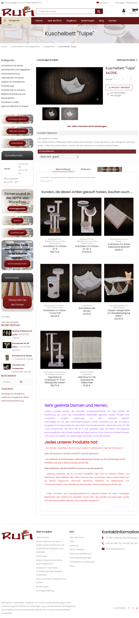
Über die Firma (77, 537)
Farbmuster (41, 556)
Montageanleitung (45, 590)
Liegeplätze (87, 305)
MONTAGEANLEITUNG (17, 263)
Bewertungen (42, 586)
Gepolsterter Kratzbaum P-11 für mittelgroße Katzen (55, 380)
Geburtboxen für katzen (12, 77)
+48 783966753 (34, 2)
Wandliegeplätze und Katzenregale (118, 306)
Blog (72, 566)
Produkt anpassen (120, 87)
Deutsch (104, 2)
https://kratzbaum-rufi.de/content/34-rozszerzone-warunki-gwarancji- (74, 468)
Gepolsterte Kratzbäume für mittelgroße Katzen (55, 373)
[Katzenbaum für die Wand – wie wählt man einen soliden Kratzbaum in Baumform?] (7, 345)
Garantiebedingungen (80, 557)
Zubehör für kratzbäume (13, 81)
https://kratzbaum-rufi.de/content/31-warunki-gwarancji (72, 453)
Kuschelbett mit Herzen (87, 309)
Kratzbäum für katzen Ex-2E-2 (87, 247)
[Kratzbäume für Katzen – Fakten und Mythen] (7, 358)
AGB (72, 541)
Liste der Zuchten (17, 131)
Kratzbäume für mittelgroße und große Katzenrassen (55, 241)
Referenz (86, 169)
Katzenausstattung (10, 73)
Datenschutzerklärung (80, 553)
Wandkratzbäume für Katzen (119, 240)
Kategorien (14, 20)
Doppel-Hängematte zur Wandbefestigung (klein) (119, 313)
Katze (4, 400)
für (21, 397)
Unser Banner (42, 537)
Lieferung (74, 545)
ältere (26, 397)
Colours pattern (109, 169)
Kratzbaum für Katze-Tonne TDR (55, 312)
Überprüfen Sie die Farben (17, 302)
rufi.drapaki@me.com (14, 2)
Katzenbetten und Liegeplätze (15, 69)
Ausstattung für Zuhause (13, 90)
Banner (17, 220)
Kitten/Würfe (17, 143)
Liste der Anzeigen (10, 322)
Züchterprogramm (17, 119)
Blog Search (8, 375)
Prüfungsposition (17, 208)
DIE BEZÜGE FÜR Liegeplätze (87, 373)
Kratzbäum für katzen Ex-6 (55, 247)
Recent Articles (10, 325)
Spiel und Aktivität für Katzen (15, 106)
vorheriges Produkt (48, 60)
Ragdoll (16, 397)
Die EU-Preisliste (77, 549)
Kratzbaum (6, 397)
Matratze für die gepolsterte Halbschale (87, 380)
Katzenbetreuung (15, 400)
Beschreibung (63, 169)
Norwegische (7, 393)
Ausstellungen (17, 232)
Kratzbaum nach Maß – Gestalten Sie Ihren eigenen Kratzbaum (49, 571)
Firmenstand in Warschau (82, 561)
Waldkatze (19, 393)
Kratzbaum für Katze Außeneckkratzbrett (119, 245)
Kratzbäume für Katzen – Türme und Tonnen (55, 306)
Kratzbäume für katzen (12, 65)
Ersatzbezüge (7, 86)
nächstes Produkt (126, 60)
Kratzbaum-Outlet (10, 102)
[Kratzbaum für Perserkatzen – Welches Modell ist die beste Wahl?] (7, 367)
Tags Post (7, 388)
